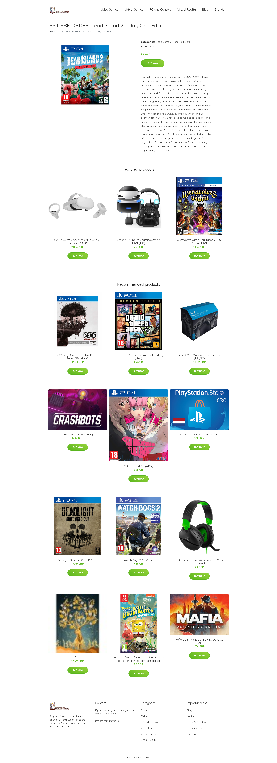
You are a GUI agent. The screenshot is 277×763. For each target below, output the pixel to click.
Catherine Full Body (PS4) (138, 466)
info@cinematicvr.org (107, 720)
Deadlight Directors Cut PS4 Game (78, 560)
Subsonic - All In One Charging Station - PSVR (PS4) (139, 241)
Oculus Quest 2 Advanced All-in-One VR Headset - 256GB (77, 241)
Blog (205, 9)
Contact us (193, 716)
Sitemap (191, 733)
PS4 (182, 41)
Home (53, 31)
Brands (219, 9)
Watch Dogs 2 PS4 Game (138, 560)
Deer (77, 657)
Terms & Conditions (197, 722)
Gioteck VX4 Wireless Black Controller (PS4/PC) (199, 356)
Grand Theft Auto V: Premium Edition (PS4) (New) (138, 356)
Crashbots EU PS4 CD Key (78, 434)
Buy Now (152, 63)
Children (145, 716)
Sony (188, 41)
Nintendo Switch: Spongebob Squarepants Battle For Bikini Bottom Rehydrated (138, 659)
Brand (175, 41)
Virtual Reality (186, 9)
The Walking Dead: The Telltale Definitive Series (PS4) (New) (77, 356)
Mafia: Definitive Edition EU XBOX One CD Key (199, 641)
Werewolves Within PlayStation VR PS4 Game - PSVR (199, 241)
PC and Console (160, 9)
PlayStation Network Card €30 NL (199, 434)
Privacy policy (194, 728)
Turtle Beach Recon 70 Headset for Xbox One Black (199, 562)
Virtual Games (134, 9)
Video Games (109, 9)
